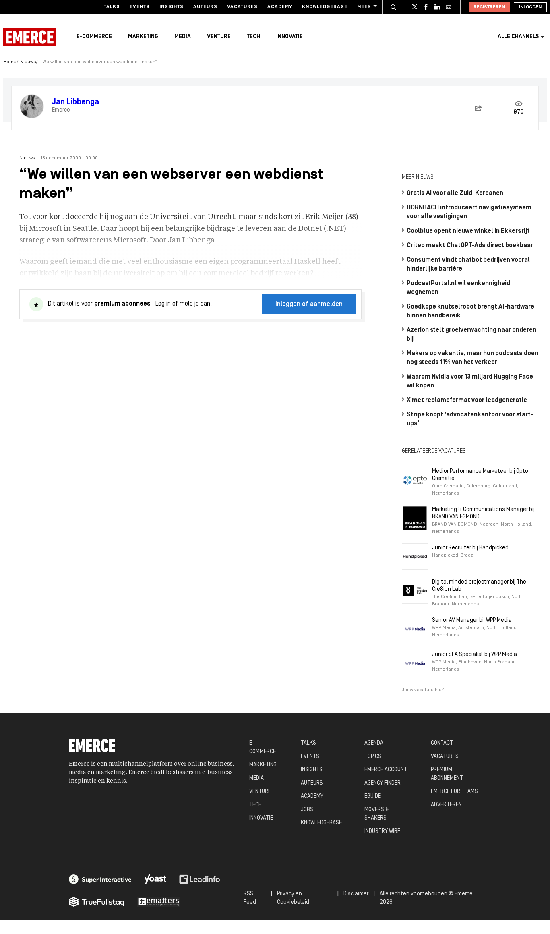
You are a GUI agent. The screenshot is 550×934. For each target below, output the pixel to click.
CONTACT (442, 743)
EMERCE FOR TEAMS (454, 792)
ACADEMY (312, 796)
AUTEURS (312, 783)
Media (182, 37)
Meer (364, 6)
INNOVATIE (261, 818)
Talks (112, 6)
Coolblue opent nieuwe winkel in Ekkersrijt (468, 231)
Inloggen (530, 7)
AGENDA (373, 743)
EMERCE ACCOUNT (385, 770)
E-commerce (94, 37)
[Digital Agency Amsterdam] (100, 879)
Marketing (143, 37)
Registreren (489, 7)
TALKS (308, 743)
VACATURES (445, 757)
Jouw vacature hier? (424, 690)
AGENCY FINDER (382, 783)
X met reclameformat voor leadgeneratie (467, 400)
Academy (279, 6)
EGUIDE (372, 796)
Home (10, 62)
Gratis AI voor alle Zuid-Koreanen (455, 193)
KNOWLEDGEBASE (321, 823)
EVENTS (310, 757)
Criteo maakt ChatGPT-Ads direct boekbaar (470, 245)
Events (140, 6)
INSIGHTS (312, 770)
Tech (253, 37)
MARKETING (263, 765)
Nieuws (28, 62)
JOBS (307, 810)
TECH (255, 805)
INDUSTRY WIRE (382, 831)
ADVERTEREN (446, 805)
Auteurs (205, 6)
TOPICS (372, 757)
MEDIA (256, 778)
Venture (219, 37)
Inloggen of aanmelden (309, 304)
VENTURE (260, 792)
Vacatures (242, 6)
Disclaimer (355, 894)
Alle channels (518, 37)
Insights (171, 6)
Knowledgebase (324, 6)
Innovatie (289, 37)
